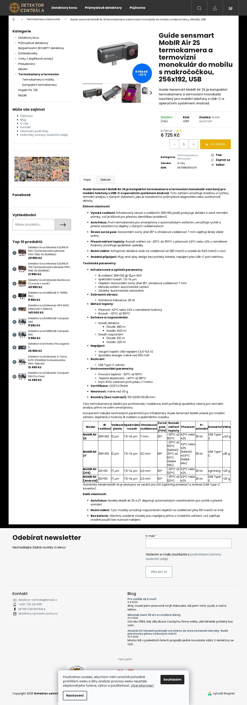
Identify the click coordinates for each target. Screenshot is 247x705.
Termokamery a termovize (38, 74)
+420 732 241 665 (30, 604)
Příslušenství (26, 64)
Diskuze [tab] (106, 180)
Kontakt (25, 127)
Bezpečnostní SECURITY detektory (41, 48)
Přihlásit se (159, 572)
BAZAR (22, 95)
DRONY (23, 69)
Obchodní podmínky (34, 131)
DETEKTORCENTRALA (31, 609)
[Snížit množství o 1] (174, 144)
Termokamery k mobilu (38, 80)
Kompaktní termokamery (39, 85)
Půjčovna (26, 116)
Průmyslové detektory (33, 43)
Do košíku (218, 144)
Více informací (142, 685)
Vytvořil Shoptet (224, 693)
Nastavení (75, 695)
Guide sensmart (209, 119)
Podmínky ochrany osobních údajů (44, 135)
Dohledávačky (27, 53)
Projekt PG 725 (28, 90)
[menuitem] (64, 8)
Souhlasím (172, 679)
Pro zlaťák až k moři (142, 599)
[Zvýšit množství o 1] (193, 144)
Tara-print (125, 659)
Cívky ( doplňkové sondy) (35, 59)
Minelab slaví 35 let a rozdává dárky (154, 615)
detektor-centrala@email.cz (37, 600)
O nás (24, 123)
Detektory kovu (28, 38)
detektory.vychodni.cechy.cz (38, 613)
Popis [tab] (87, 180)
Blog (23, 120)
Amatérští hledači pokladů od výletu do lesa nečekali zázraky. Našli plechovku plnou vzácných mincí (178, 632)
